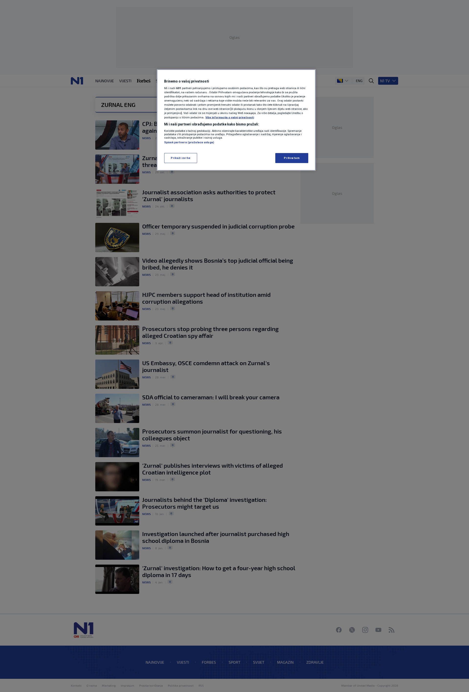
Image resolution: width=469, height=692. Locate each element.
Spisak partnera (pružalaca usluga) (189, 142)
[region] (236, 120)
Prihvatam (291, 158)
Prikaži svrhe (180, 158)
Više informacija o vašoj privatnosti (229, 117)
